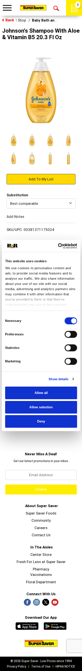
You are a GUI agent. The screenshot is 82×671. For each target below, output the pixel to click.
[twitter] (45, 603)
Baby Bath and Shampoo (53, 20)
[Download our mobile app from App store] (27, 625)
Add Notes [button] (15, 216)
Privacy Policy (16, 666)
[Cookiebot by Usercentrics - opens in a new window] (58, 246)
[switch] (71, 334)
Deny (41, 421)
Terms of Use (41, 666)
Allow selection (41, 407)
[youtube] (54, 603)
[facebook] (27, 603)
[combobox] (41, 203)
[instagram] (36, 603)
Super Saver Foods (41, 513)
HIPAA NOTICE (65, 666)
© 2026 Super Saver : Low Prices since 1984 (41, 661)
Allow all (41, 393)
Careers (41, 528)
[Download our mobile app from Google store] (55, 625)
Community (41, 520)
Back (9, 20)
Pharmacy (41, 569)
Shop (22, 20)
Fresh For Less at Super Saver (41, 562)
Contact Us (41, 535)
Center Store (41, 554)
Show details (58, 379)
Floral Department (41, 582)
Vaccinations (41, 574)
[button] (14, 140)
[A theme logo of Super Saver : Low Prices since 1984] (33, 7)
